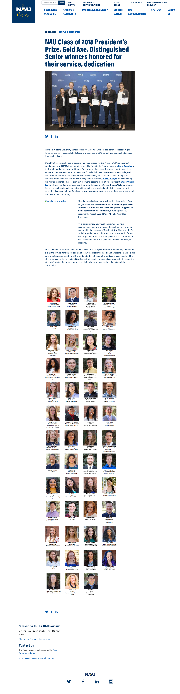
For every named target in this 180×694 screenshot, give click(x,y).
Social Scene (117, 3)
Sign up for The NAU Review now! (34, 639)
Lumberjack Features (94, 9)
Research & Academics (50, 12)
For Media (136, 2)
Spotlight (156, 9)
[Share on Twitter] (46, 135)
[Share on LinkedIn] (56, 135)
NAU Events (71, 3)
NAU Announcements (137, 12)
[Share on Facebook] (51, 135)
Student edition (118, 12)
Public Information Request (157, 3)
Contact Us (172, 12)
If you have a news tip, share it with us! (36, 658)
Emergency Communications (91, 3)
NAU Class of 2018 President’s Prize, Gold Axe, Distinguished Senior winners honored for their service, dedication (87, 52)
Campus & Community (69, 12)
